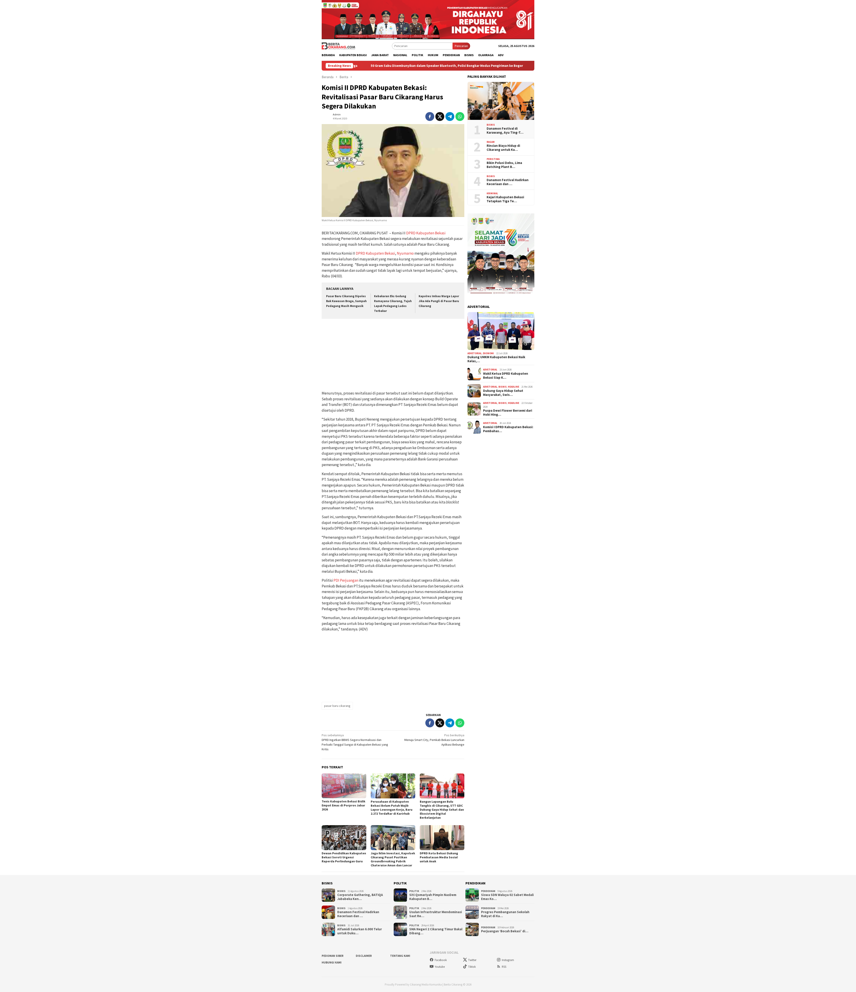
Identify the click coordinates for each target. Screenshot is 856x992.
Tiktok (472, 967)
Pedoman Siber (333, 956)
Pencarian (461, 46)
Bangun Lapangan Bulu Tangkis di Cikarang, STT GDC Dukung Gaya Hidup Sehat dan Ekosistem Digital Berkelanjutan (442, 810)
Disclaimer (364, 956)
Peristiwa (493, 159)
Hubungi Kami (332, 962)
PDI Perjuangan (345, 580)
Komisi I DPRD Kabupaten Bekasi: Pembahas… (508, 429)
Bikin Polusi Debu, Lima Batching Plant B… (504, 165)
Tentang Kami (400, 956)
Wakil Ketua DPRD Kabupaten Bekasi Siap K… (505, 376)
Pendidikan (488, 891)
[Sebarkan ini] (429, 116)
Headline (513, 386)
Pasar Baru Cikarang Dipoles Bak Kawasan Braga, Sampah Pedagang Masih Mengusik (346, 301)
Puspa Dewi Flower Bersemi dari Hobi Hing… (507, 413)
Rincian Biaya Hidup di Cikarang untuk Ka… (503, 148)
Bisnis (491, 124)
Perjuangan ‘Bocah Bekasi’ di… (504, 931)
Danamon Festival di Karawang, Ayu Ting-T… (505, 131)
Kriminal (492, 193)
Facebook (441, 960)
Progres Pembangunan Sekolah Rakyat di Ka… (505, 914)
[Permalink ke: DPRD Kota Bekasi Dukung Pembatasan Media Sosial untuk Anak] (442, 837)
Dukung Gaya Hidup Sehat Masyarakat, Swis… (503, 393)
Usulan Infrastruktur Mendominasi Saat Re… (435, 914)
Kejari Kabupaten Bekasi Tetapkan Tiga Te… (505, 199)
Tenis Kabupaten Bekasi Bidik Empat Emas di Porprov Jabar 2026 (343, 805)
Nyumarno (405, 253)
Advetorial (474, 353)
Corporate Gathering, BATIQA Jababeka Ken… (360, 897)
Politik (414, 891)
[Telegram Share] (449, 116)
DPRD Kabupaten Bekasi (425, 233)
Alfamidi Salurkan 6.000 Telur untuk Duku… (359, 931)
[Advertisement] (393, 355)
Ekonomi (488, 353)
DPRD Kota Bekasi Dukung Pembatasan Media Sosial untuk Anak (439, 857)
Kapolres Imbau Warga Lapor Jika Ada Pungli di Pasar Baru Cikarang (439, 301)
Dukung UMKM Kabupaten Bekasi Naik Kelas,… (496, 359)
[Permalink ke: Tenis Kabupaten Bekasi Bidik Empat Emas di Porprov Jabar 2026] (344, 785)
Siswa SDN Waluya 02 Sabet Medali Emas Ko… (507, 897)
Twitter (472, 960)
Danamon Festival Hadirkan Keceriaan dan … (508, 182)
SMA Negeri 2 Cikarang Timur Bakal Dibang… (435, 931)
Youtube (440, 967)
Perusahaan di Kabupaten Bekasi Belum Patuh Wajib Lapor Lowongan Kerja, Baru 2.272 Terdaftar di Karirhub (391, 808)
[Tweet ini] (439, 116)
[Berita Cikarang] (338, 46)
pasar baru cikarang (337, 706)
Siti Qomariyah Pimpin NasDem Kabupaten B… (432, 897)
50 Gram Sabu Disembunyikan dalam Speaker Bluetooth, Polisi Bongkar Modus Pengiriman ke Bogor (378, 66)
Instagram (508, 960)
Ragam (491, 141)
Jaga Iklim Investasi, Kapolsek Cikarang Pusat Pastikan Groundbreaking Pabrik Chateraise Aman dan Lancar (393, 859)
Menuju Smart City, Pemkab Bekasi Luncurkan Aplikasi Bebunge (434, 740)
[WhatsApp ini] (459, 116)
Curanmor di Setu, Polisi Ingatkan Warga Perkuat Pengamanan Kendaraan (524, 66)
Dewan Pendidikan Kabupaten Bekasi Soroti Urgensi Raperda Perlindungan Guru (344, 857)
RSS (504, 967)
